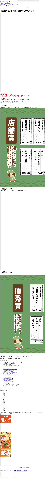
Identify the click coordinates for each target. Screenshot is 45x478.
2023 (3, 395)
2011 (3, 409)
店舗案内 (15, 470)
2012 (3, 408)
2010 (3, 410)
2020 (3, 399)
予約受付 (9, 389)
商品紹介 (11, 470)
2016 (3, 403)
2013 (3, 407)
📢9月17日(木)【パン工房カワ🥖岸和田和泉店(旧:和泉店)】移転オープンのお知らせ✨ (11, 365)
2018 (3, 401)
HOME (1, 470)
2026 (3, 392)
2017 (3, 402)
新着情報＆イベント (21, 470)
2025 (3, 393)
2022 (3, 396)
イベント (6, 389)
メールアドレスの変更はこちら (9, 413)
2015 (3, 404)
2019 (3, 400)
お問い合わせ (28, 470)
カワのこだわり (6, 470)
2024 (3, 394)
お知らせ (2, 389)
